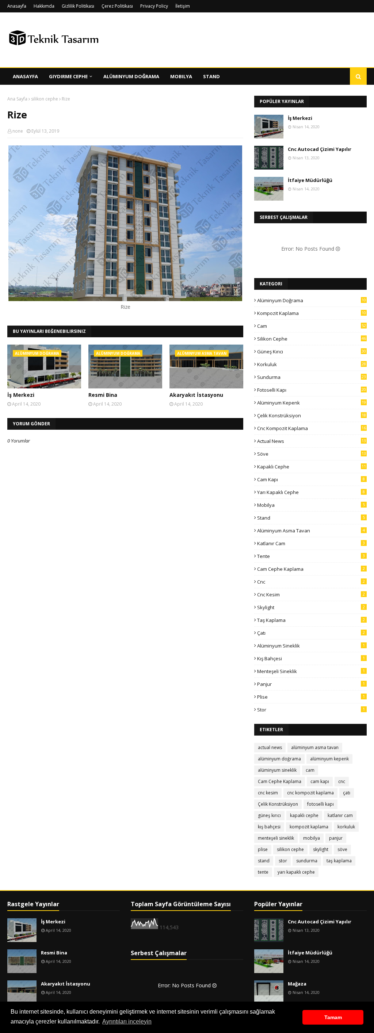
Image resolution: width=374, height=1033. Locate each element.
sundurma (311, 377)
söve (311, 454)
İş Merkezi (20, 394)
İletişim (182, 6)
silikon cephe (44, 99)
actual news (311, 441)
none (17, 131)
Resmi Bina (102, 394)
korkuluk (311, 364)
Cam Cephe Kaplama (311, 569)
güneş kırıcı (311, 351)
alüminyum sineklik (311, 645)
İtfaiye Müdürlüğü (310, 180)
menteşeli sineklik (311, 671)
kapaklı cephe (311, 466)
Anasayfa (16, 6)
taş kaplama (311, 620)
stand (311, 517)
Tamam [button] (333, 1017)
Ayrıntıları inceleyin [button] (127, 1021)
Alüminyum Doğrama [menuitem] (131, 76)
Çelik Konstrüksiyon (311, 415)
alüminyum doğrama (311, 300)
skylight (311, 607)
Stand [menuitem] (211, 76)
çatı (311, 633)
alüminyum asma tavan (311, 530)
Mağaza (297, 983)
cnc (311, 581)
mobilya (311, 505)
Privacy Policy (154, 6)
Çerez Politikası (117, 6)
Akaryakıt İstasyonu (196, 394)
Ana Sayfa (17, 99)
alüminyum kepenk (311, 402)
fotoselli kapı (311, 390)
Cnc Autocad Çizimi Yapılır (319, 149)
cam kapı (311, 479)
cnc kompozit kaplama (311, 428)
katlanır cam (311, 543)
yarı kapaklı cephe (311, 492)
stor (311, 709)
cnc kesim (311, 594)
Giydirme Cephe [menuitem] (68, 76)
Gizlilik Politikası (78, 6)
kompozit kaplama (311, 313)
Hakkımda (44, 6)
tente (311, 556)
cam (311, 326)
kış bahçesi (311, 658)
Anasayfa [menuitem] (25, 76)
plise (311, 697)
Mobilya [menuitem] (181, 76)
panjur (311, 684)
